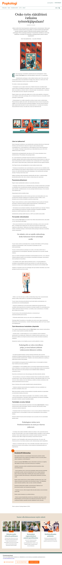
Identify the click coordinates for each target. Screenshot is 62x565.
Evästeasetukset (9, 562)
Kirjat (24, 7)
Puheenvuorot (14, 7)
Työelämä (4, 7)
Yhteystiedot (58, 2)
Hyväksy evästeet (34, 562)
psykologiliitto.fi (50, 2)
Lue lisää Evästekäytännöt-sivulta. (8, 558)
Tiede (9, 7)
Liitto (20, 7)
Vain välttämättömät (21, 562)
